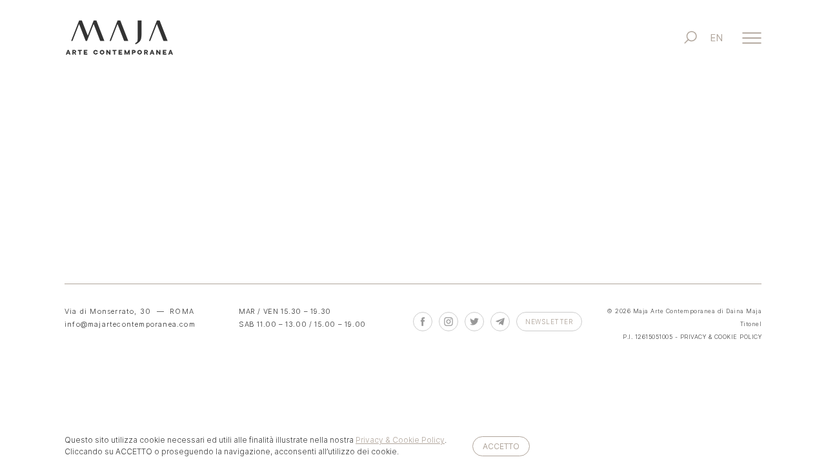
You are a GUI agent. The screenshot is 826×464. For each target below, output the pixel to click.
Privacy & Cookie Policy (400, 440)
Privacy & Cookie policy (721, 336)
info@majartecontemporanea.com (130, 324)
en (716, 38)
